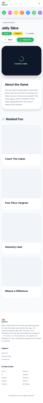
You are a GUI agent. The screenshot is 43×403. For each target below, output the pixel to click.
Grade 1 (4, 378)
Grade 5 (25, 374)
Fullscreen (27, 40)
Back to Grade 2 (9, 22)
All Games (26, 384)
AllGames (3, 13)
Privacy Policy (6, 356)
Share (10, 40)
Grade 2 (4, 381)
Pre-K (4, 371)
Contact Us (5, 359)
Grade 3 (4, 384)
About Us (5, 353)
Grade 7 (25, 381)
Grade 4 (25, 371)
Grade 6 (25, 378)
